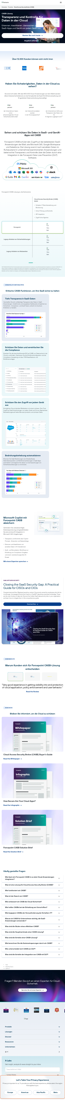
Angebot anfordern (31, 41)
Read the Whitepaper (11, 759)
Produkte (10, 7)
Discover (8, 1037)
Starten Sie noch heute (31, 35)
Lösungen (8, 1032)
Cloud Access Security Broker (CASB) (24, 7)
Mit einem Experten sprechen (14, 561)
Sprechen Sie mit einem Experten (31, 990)
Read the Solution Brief (12, 852)
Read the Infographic (11, 805)
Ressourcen (9, 1042)
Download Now (31, 604)
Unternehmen (10, 1047)
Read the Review (32, 692)
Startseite (4, 7)
